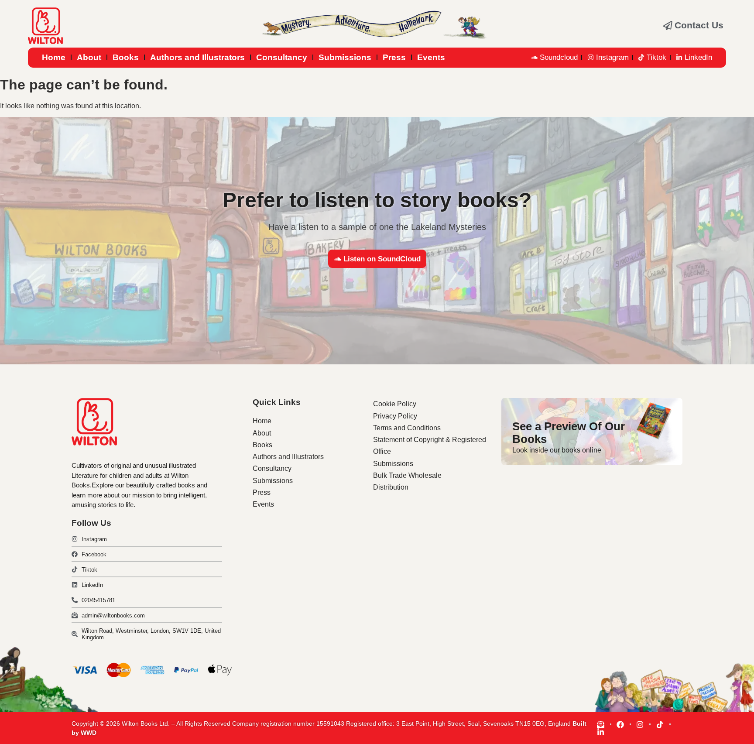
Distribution (390, 487)
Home (53, 57)
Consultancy (281, 57)
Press (394, 57)
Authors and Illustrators (197, 57)
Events (431, 57)
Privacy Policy (395, 416)
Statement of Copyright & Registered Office (429, 445)
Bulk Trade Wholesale (407, 475)
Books (126, 57)
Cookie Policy (394, 404)
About (89, 57)
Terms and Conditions (407, 428)
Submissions (345, 57)
